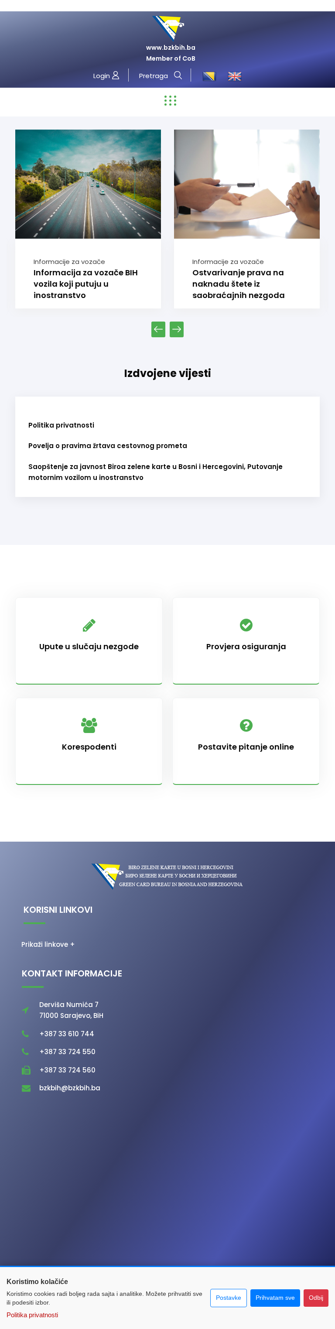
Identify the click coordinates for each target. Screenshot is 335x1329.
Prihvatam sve (275, 1297)
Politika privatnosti (61, 425)
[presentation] (158, 329)
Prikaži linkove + (48, 944)
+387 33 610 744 (66, 1033)
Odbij (316, 1297)
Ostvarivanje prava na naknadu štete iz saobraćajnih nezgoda (238, 284)
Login (102, 75)
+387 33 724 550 (67, 1051)
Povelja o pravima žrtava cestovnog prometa (107, 445)
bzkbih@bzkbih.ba (69, 1088)
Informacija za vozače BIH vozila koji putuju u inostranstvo (86, 284)
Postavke (228, 1297)
